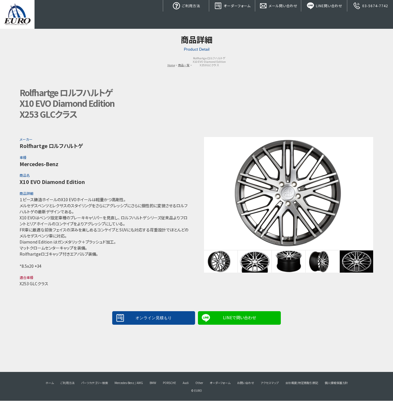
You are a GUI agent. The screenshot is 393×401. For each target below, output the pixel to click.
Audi (186, 383)
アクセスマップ (270, 383)
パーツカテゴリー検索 (94, 383)
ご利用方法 (190, 5)
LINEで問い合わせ (239, 317)
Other (199, 383)
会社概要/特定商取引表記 (301, 383)
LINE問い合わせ (328, 5)
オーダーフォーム (236, 5)
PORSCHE (169, 383)
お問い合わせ (245, 383)
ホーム (49, 383)
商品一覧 (184, 65)
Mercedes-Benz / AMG (129, 383)
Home (171, 65)
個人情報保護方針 (336, 383)
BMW (153, 383)
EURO (17, 14)
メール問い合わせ (282, 5)
